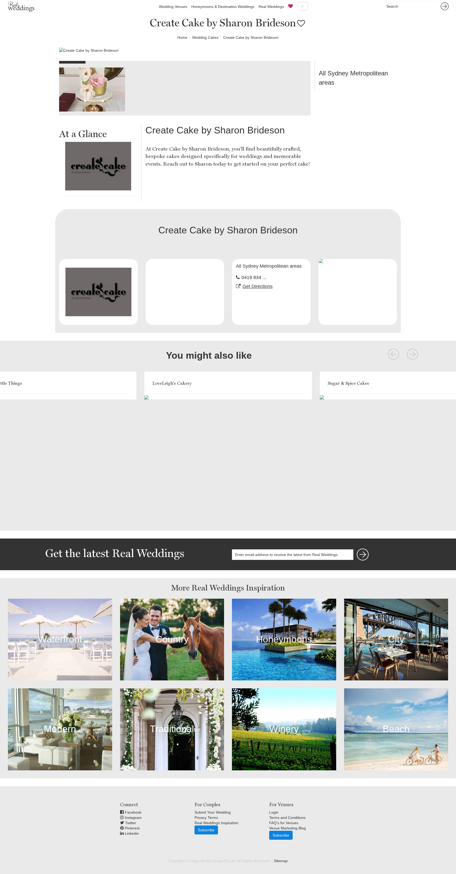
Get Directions (258, 286)
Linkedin (131, 833)
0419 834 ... (254, 277)
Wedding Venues (173, 6)
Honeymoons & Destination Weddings (222, 6)
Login (273, 812)
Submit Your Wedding (212, 812)
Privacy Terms (206, 817)
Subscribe (206, 830)
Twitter (130, 823)
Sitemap (281, 861)
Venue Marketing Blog (287, 828)
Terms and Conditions (287, 817)
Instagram (133, 817)
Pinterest (132, 828)
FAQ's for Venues (283, 823)
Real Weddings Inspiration (216, 823)
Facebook (132, 812)
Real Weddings (271, 6)
